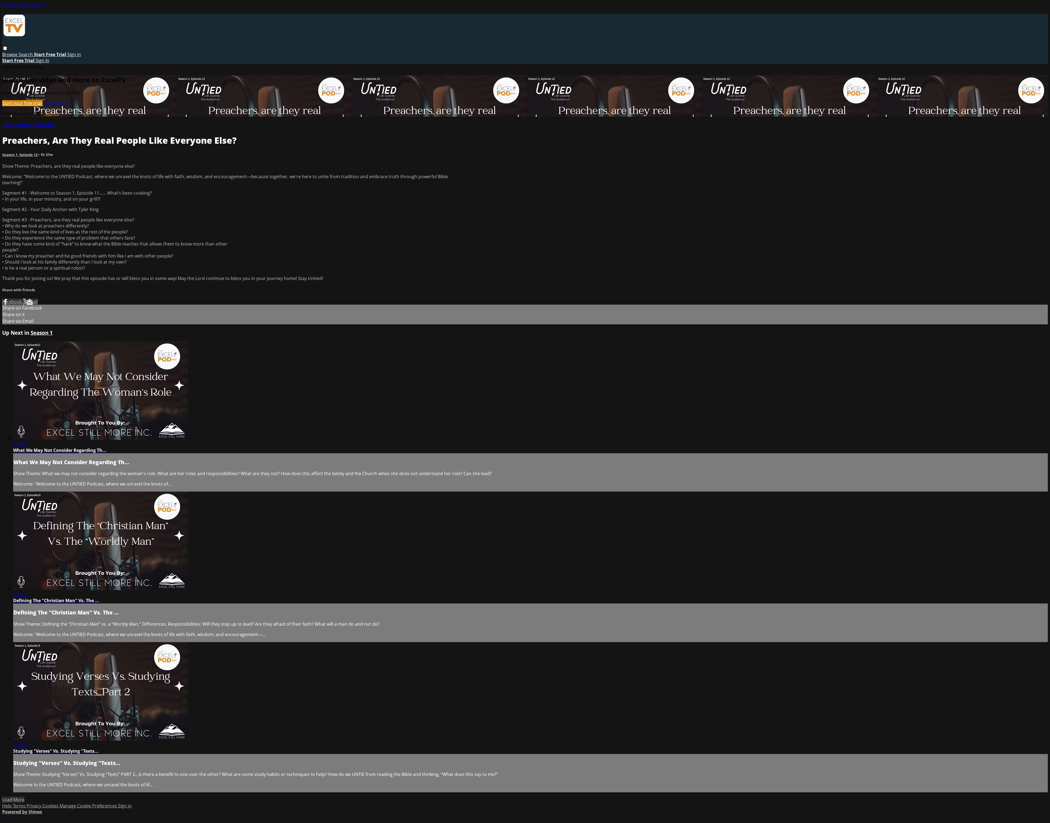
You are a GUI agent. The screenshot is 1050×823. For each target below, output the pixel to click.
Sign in (74, 54)
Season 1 (42, 332)
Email (32, 302)
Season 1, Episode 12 (20, 154)
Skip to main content (23, 5)
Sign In (42, 60)
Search (26, 54)
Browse (10, 54)
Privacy (34, 806)
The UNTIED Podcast (28, 125)
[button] (5, 48)
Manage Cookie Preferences (89, 806)
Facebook (12, 302)
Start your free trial (22, 103)
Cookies (51, 806)
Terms (20, 806)
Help (7, 806)
